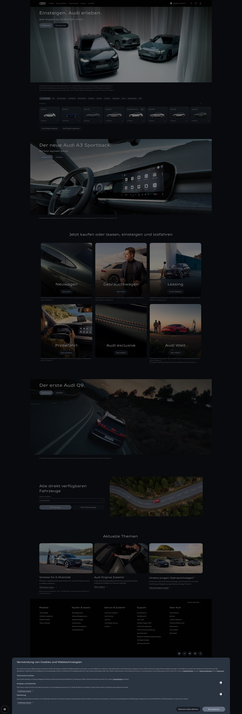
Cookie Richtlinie (188, 671)
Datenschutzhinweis (206, 671)
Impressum (220, 671)
